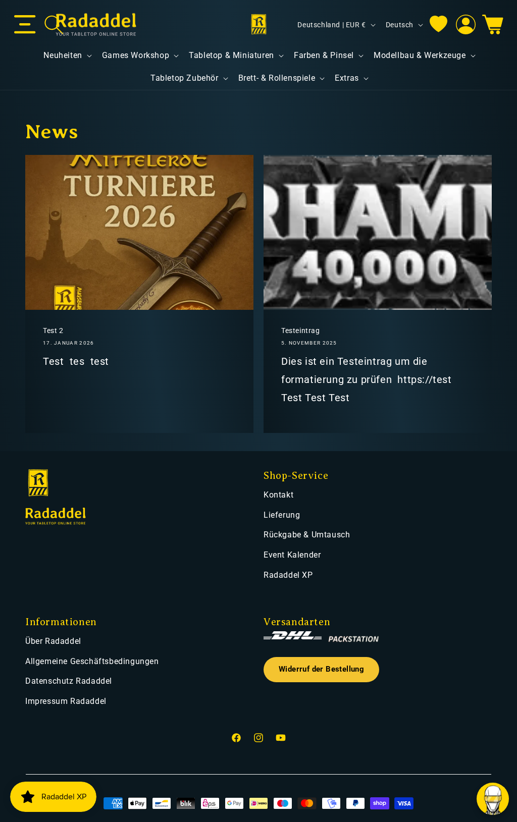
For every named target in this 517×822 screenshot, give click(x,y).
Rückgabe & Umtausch (307, 534)
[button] (25, 25)
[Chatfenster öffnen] (493, 799)
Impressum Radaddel (66, 701)
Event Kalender (292, 555)
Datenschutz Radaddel (68, 681)
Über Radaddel (53, 641)
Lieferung (282, 515)
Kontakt (278, 495)
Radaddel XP (288, 575)
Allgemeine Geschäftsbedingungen (92, 661)
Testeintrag (300, 330)
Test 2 (53, 330)
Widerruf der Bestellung (321, 669)
